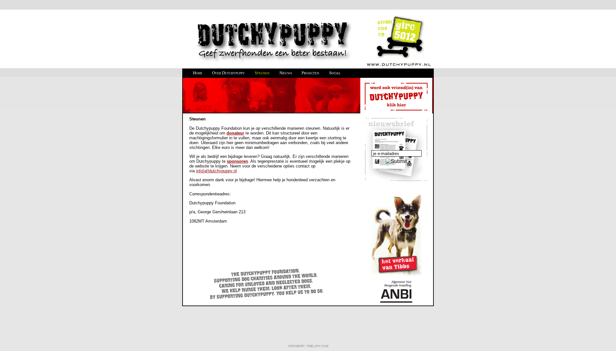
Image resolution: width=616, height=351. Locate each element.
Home (197, 72)
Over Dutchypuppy (228, 72)
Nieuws (285, 72)
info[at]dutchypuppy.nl (216, 170)
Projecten (310, 72)
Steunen (262, 72)
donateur (235, 133)
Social (335, 72)
